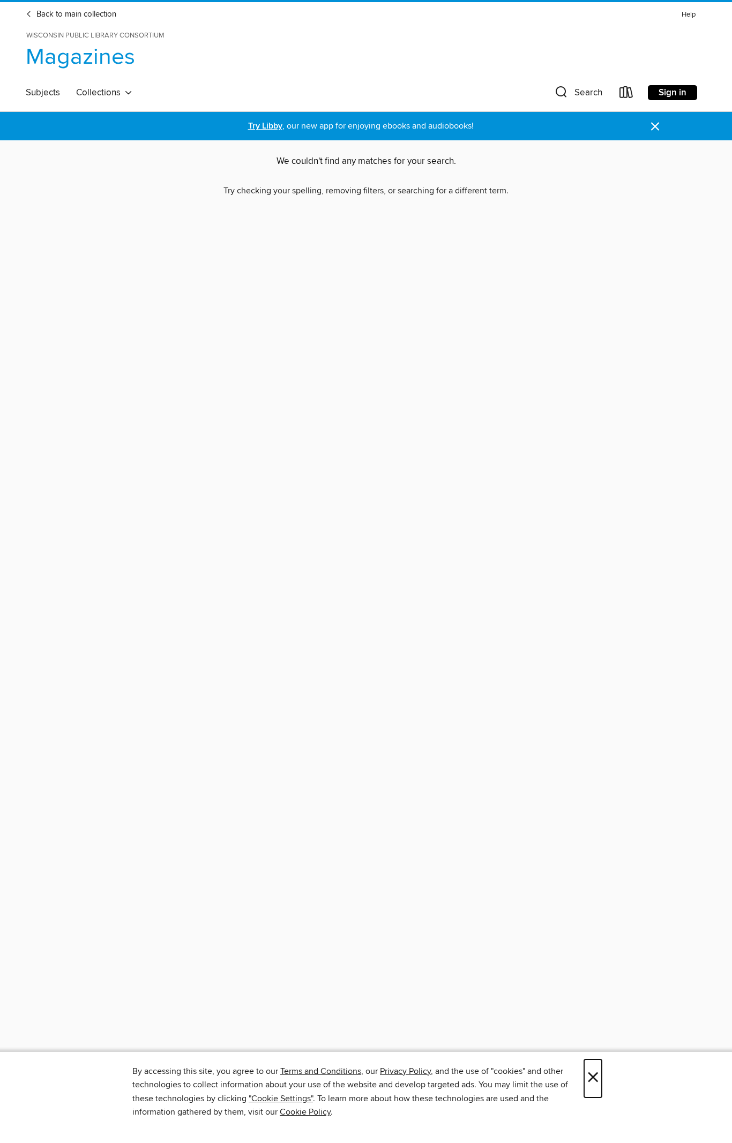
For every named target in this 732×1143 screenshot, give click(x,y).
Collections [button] (100, 93)
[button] (577, 94)
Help (689, 15)
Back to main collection (75, 14)
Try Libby (265, 126)
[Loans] (626, 94)
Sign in (672, 93)
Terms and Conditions (320, 1071)
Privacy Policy (405, 1071)
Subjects (43, 93)
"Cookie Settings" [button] (281, 1098)
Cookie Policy (305, 1112)
